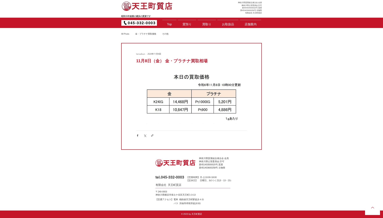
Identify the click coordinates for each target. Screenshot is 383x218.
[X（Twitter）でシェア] (144, 135)
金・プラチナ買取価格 (145, 34)
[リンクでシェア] (152, 135)
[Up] (372, 207)
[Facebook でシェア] (137, 135)
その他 (165, 34)
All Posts (125, 34)
